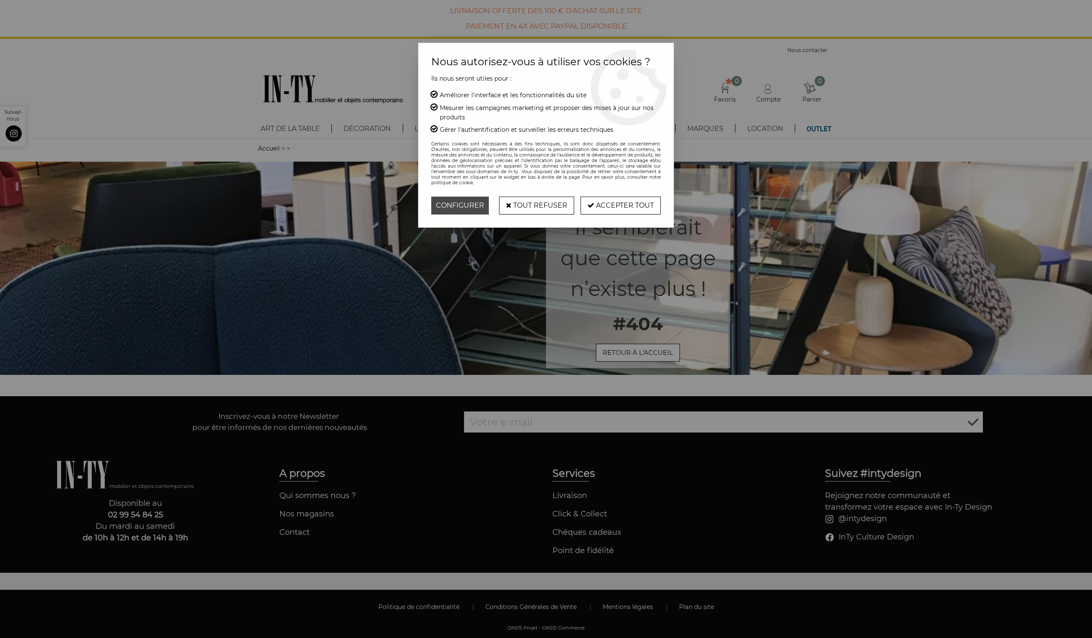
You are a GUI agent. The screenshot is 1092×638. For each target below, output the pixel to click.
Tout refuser (539, 205)
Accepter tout (624, 205)
